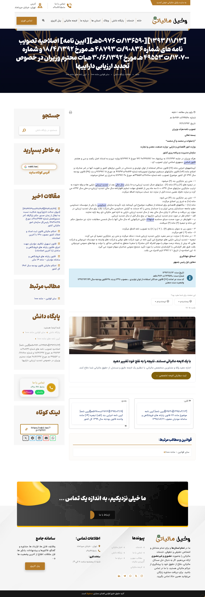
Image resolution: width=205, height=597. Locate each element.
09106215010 (91, 551)
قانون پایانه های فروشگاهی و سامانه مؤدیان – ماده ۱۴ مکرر (44, 258)
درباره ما (118, 558)
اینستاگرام (28, 392)
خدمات (139, 547)
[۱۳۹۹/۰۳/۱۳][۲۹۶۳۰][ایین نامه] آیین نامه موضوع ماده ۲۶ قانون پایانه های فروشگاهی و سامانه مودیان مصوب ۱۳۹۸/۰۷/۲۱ (164, 415)
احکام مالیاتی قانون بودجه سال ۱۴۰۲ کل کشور (41, 267)
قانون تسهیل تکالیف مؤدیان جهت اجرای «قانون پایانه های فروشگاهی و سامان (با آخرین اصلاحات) (42, 247)
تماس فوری (26, 21)
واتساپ (40, 392)
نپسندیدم (161, 301)
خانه (137, 74)
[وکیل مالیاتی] (169, 20)
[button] (39, 429)
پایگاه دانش (54, 332)
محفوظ (89, 593)
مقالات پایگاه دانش (122, 74)
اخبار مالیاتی (117, 547)
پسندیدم (183, 301)
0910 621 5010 (37, 387)
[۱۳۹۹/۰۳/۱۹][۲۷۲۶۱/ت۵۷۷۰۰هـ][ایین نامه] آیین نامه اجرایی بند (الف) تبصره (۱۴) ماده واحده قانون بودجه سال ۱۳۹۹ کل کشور (101, 415)
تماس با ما (137, 552)
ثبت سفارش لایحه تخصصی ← (171, 375)
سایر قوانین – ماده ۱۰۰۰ (45, 298)
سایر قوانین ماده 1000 (100, 74)
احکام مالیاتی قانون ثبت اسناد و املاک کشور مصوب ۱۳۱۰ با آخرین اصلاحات (43, 235)
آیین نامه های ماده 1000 (76, 74)
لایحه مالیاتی (136, 567)
